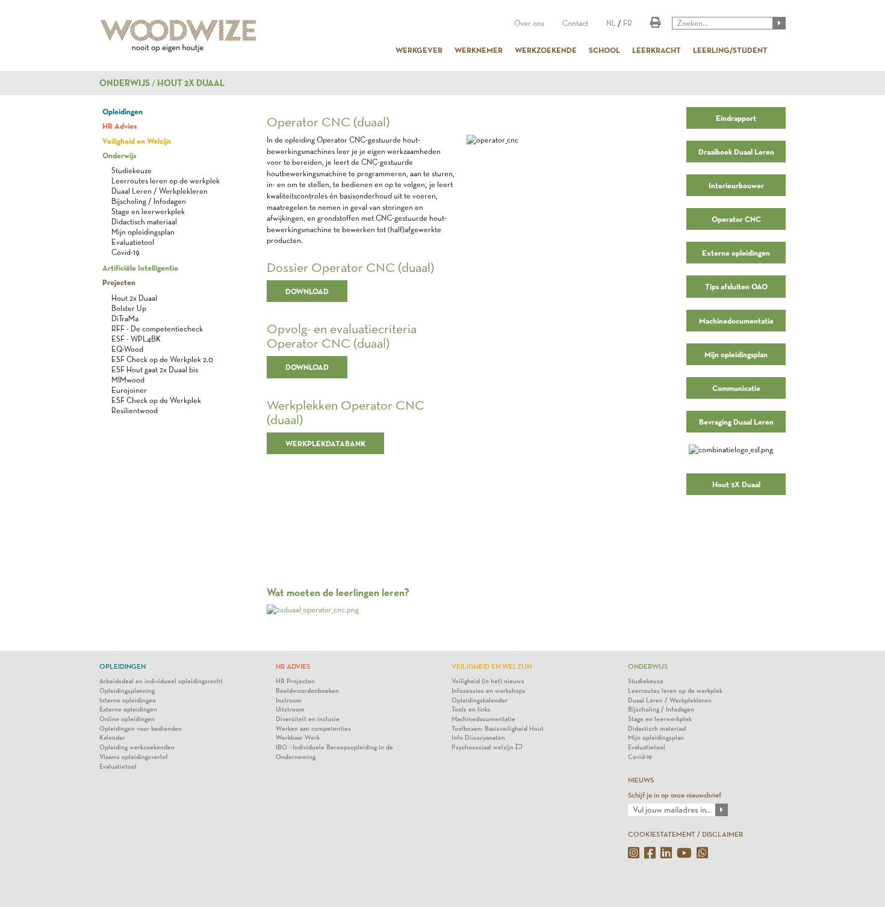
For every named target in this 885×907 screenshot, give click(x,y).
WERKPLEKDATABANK (325, 443)
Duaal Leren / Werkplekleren (159, 190)
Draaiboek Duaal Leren (736, 151)
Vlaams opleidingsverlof (133, 757)
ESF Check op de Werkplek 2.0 (162, 359)
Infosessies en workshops (489, 691)
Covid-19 (125, 252)
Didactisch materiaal (144, 221)
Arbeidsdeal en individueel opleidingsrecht (161, 681)
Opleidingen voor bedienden (140, 729)
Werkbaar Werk (298, 738)
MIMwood (127, 379)
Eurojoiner (129, 390)
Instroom (289, 700)
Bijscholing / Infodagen (148, 201)
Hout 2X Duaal (736, 484)
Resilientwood (134, 410)
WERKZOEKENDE (546, 50)
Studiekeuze (131, 170)
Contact (575, 23)
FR (627, 23)
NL (611, 23)
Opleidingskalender (480, 700)
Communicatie (736, 388)
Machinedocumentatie (736, 320)
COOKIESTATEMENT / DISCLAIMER (685, 834)
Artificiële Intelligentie (140, 267)
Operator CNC (736, 219)
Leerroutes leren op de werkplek (165, 180)
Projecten (118, 282)
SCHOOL (604, 50)
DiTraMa (124, 318)
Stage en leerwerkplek (148, 211)
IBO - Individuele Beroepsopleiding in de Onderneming (334, 752)
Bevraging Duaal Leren (736, 421)
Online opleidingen (127, 719)
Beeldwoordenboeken (307, 691)
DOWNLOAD (307, 291)
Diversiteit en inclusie (308, 719)
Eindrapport (736, 118)
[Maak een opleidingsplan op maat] (313, 608)
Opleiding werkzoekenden (137, 747)
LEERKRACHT (656, 50)
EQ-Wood (127, 349)
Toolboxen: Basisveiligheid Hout (498, 729)
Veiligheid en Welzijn (136, 141)
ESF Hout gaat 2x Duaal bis (154, 369)
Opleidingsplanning (127, 691)
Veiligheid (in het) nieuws (488, 681)
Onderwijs (124, 83)
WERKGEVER (419, 50)
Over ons (529, 23)
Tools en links (471, 709)
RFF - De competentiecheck (157, 328)
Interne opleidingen (127, 700)
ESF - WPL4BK (136, 338)
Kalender (112, 738)
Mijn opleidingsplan (143, 231)
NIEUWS (641, 780)
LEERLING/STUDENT (730, 50)
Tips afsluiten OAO (736, 286)
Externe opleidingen (736, 252)
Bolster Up (128, 308)
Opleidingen (122, 111)
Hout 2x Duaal (191, 83)
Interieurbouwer (736, 185)
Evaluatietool (132, 242)
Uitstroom (290, 709)
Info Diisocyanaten (478, 738)
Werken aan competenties (313, 729)
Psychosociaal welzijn (483, 747)
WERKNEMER (479, 50)
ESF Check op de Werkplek (156, 400)
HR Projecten (295, 681)
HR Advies (119, 126)
